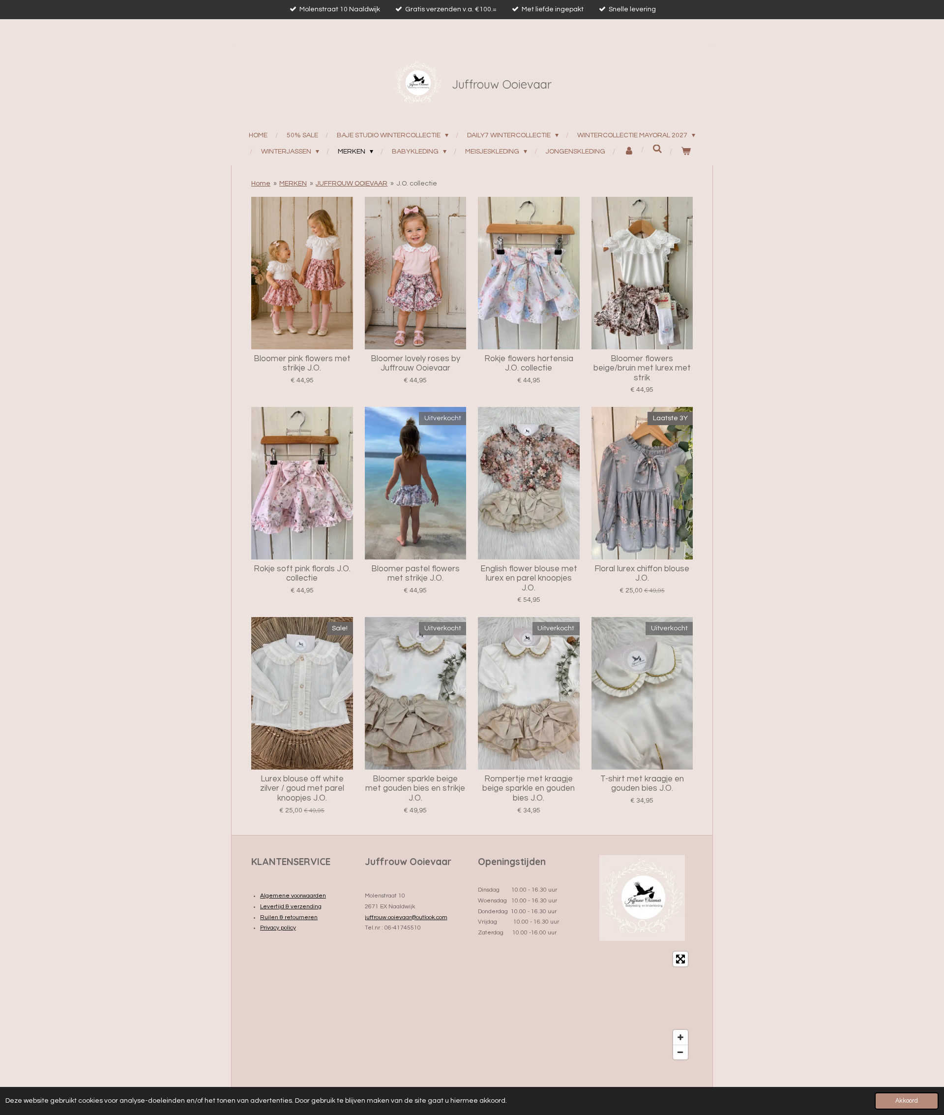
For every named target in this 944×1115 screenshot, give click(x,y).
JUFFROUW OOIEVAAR (351, 183)
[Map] (642, 1005)
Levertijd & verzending (291, 906)
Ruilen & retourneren (289, 917)
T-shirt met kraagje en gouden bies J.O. (642, 783)
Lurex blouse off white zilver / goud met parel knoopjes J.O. (302, 788)
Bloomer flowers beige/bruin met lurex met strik (642, 368)
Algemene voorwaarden (293, 896)
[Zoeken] (658, 149)
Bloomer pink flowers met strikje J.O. (302, 363)
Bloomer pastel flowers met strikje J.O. (415, 573)
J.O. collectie (417, 183)
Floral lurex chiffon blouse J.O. (641, 573)
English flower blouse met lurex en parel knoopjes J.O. (528, 578)
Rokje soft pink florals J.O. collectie (302, 573)
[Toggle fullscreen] (680, 959)
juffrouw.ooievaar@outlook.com (406, 917)
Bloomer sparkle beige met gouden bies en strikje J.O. (415, 788)
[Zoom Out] (680, 1052)
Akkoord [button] (906, 1101)
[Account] (629, 152)
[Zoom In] (680, 1037)
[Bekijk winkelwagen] (686, 152)
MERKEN (293, 183)
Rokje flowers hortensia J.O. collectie (528, 363)
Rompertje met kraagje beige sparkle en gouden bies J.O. (528, 788)
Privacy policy (278, 928)
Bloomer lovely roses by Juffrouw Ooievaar (415, 363)
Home (260, 183)
